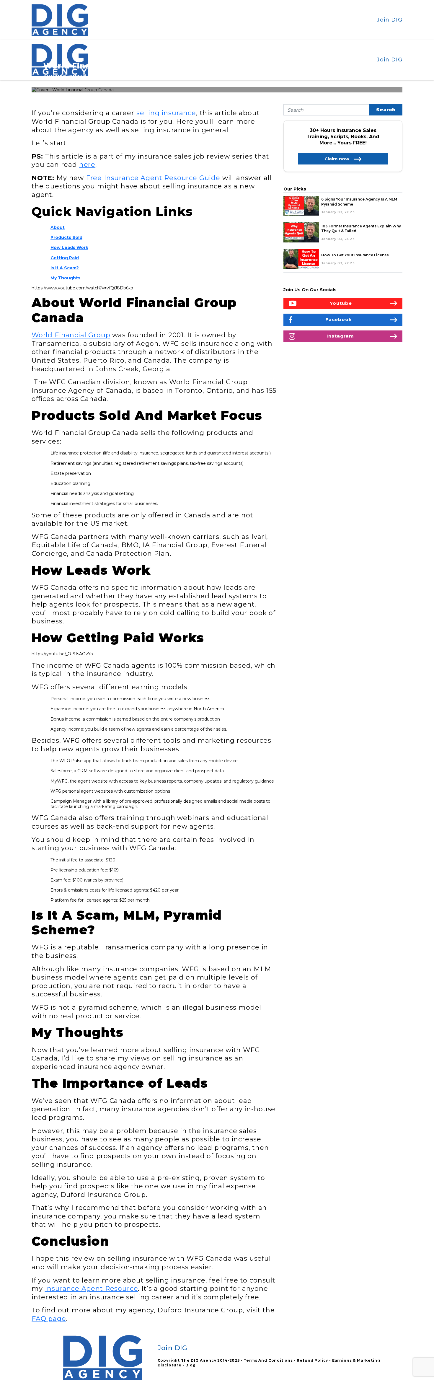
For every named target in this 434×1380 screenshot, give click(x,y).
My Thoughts (65, 278)
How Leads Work (69, 247)
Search (385, 110)
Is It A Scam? (64, 268)
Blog (190, 1365)
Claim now (336, 159)
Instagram (340, 336)
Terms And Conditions (268, 1360)
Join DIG (389, 20)
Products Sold (66, 237)
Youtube (341, 303)
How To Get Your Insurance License (355, 255)
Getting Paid (64, 257)
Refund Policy (312, 1360)
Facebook (338, 319)
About (57, 227)
